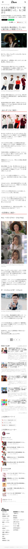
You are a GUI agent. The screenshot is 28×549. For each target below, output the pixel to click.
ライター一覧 (16, 524)
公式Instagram (16, 528)
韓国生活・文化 (5, 540)
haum (20, 398)
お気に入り (20, 22)
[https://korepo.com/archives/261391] (14, 302)
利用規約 (15, 517)
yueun (20, 386)
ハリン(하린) (9, 443)
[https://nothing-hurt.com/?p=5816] (14, 121)
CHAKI (8, 433)
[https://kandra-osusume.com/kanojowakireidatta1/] (14, 40)
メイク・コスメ (5, 520)
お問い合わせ (16, 522)
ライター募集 (16, 526)
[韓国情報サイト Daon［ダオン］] (14, 2)
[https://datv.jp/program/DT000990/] (14, 81)
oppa (21, 360)
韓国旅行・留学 (5, 516)
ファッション (5, 518)
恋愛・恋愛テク (5, 532)
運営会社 (15, 515)
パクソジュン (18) (7, 422)
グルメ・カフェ (5, 530)
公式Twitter (15, 530)
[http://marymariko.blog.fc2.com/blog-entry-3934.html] (14, 242)
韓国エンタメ (5, 514)
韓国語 (3, 538)
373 (8, 489)
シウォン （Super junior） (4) (9, 420)
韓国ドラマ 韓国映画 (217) (9, 425)
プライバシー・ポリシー (18, 519)
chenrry (20, 412)
